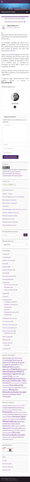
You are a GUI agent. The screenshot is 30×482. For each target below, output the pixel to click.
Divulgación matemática (10, 304)
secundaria (8, 437)
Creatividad (5, 257)
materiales (21, 421)
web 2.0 (11, 439)
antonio (10, 27)
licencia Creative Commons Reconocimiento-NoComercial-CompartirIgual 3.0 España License (12, 173)
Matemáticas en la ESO (8, 219)
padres (24, 428)
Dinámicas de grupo (7, 260)
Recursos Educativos (7, 331)
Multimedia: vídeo (8, 333)
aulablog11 (9, 405)
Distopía (4, 409)
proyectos (9, 432)
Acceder (4, 460)
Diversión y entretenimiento (12, 409)
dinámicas (21, 408)
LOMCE (4, 296)
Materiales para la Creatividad (10, 222)
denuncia (15, 408)
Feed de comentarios (7, 466)
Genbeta (12, 50)
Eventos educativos (7, 270)
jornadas (14, 419)
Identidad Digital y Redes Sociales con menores (14, 209)
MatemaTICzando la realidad (9, 215)
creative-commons (20, 405)
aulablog (4, 405)
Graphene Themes (13, 480)
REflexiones (5, 339)
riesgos (4, 437)
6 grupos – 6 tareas (7, 193)
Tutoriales (5, 348)
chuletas (14, 405)
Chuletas (4, 254)
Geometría (7, 307)
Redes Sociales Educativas (9, 225)
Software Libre (17, 27)
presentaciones (6, 430)
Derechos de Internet (10, 284)
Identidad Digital (6, 279)
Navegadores (7, 287)
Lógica (6, 309)
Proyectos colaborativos (8, 324)
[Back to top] (26, 478)
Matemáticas (5, 299)
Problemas (7, 314)
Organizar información (10, 290)
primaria (13, 430)
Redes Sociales (6, 336)
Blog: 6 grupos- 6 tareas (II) (9, 203)
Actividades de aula (9, 302)
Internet (4, 282)
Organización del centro (8, 318)
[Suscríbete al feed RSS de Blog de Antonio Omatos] (2, 1)
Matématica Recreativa (10, 312)
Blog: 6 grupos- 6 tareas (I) (9, 200)
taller (22, 437)
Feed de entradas (7, 463)
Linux (5, 345)
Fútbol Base (5, 206)
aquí (13, 86)
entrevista (15, 412)
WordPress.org (6, 470)
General (4, 273)
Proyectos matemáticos (8, 327)
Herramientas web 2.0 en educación (14, 21)
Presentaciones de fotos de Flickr (16, 18)
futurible (4, 414)
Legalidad (4, 293)
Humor (9, 417)
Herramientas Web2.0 (8, 276)
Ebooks (4, 263)
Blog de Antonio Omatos (8, 12)
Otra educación (6, 321)
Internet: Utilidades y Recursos (10, 212)
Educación (5, 266)
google (8, 414)
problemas (18, 430)
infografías (5, 419)
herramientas (15, 414)
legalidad (18, 419)
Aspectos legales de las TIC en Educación (13, 196)
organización (18, 426)
